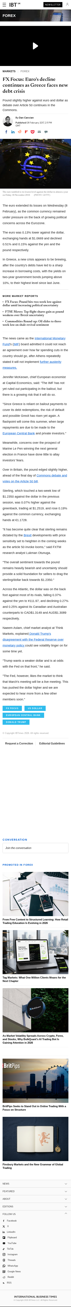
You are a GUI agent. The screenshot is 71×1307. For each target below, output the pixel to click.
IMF (16, 344)
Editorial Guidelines (52, 743)
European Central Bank (19, 433)
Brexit (28, 535)
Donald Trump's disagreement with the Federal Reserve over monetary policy (33, 639)
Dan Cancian (26, 117)
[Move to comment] (46, 132)
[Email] (39, 132)
